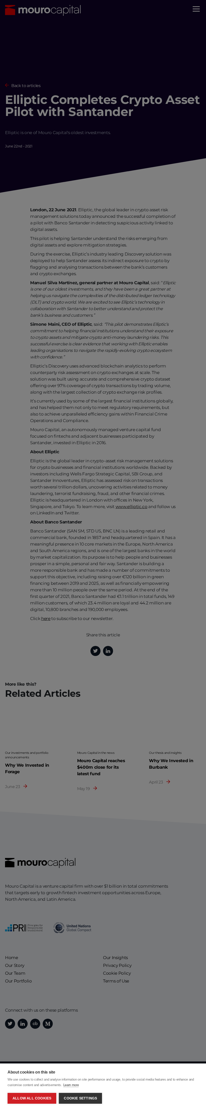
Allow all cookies (32, 1098)
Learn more (71, 1085)
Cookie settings (80, 1098)
